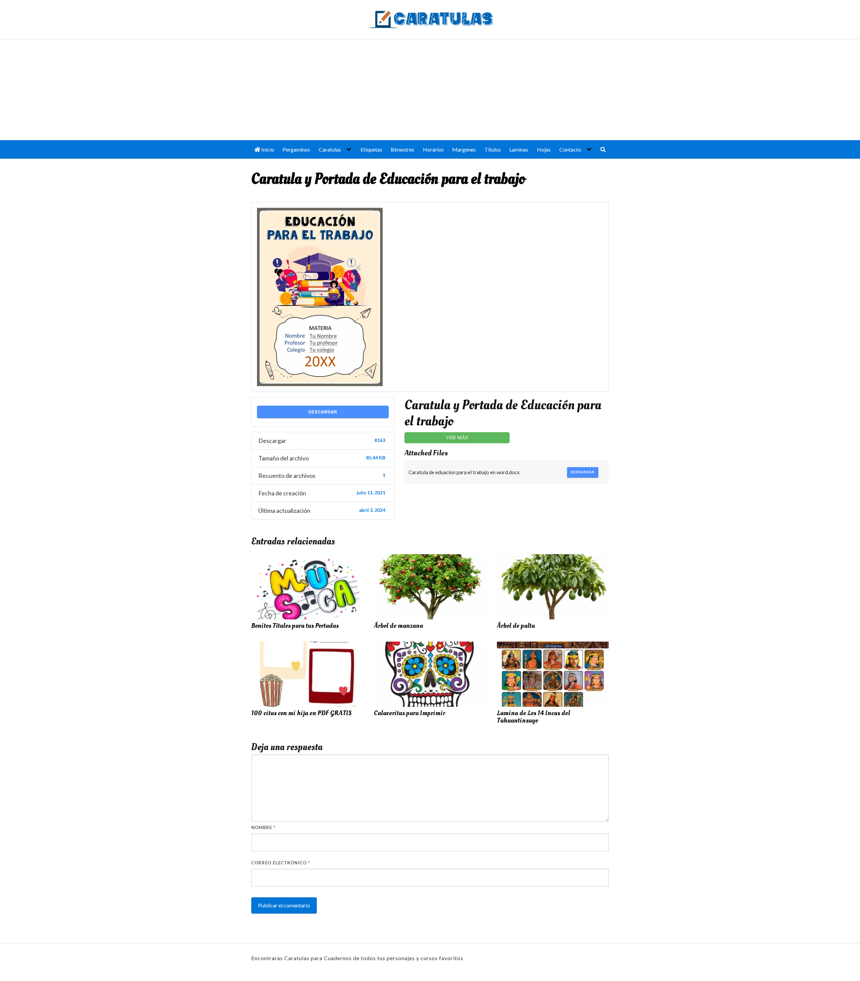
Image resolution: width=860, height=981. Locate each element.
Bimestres (402, 149)
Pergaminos (296, 149)
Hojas (544, 149)
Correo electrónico (280, 862)
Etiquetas (371, 149)
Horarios (433, 149)
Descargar (322, 411)
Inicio (267, 149)
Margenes (464, 149)
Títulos (492, 149)
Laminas (518, 149)
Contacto (570, 149)
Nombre (263, 827)
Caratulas (330, 149)
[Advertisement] (430, 90)
